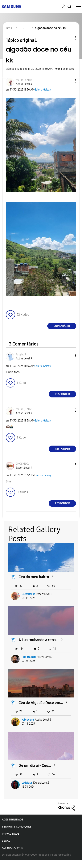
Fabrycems (28, 719)
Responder (62, 394)
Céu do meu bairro (33, 576)
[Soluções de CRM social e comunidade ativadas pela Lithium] (66, 806)
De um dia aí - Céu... (34, 765)
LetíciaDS (27, 782)
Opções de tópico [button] (69, 38)
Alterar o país (12, 847)
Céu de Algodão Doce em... (40, 702)
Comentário (62, 326)
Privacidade (10, 833)
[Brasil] (11, 6)
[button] (69, 81)
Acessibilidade (12, 819)
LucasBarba (28, 594)
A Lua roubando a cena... (38, 640)
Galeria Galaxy (42, 89)
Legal (6, 840)
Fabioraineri (29, 657)
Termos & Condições (16, 826)
